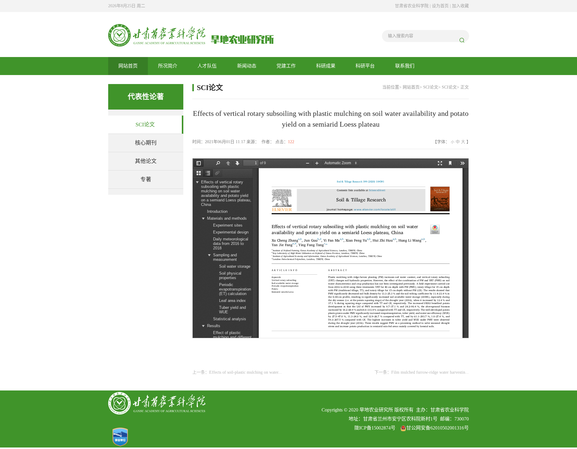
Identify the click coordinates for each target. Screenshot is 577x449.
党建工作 (286, 65)
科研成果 (325, 65)
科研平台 (365, 65)
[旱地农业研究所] (191, 34)
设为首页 (441, 6)
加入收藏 (460, 6)
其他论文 (146, 161)
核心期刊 (146, 143)
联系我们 (404, 65)
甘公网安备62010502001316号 (437, 427)
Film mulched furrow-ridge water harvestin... (430, 372)
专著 (145, 179)
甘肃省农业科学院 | (413, 6)
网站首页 (128, 65)
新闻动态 (246, 65)
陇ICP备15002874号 (374, 427)
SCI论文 (145, 125)
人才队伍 (207, 65)
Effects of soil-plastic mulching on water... (245, 372)
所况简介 (167, 65)
